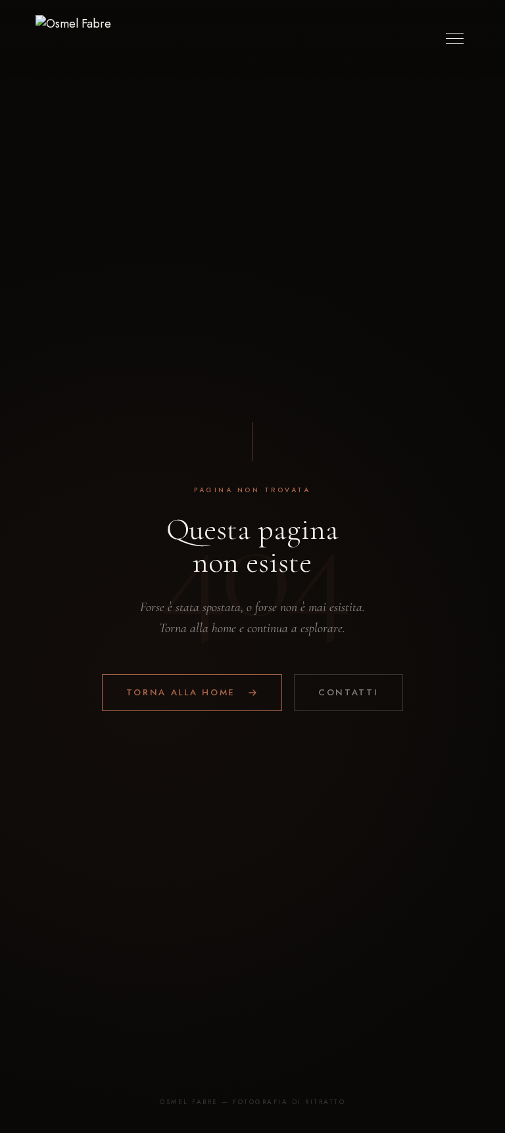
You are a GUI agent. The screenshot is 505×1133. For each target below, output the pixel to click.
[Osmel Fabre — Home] (73, 38)
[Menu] (454, 38)
